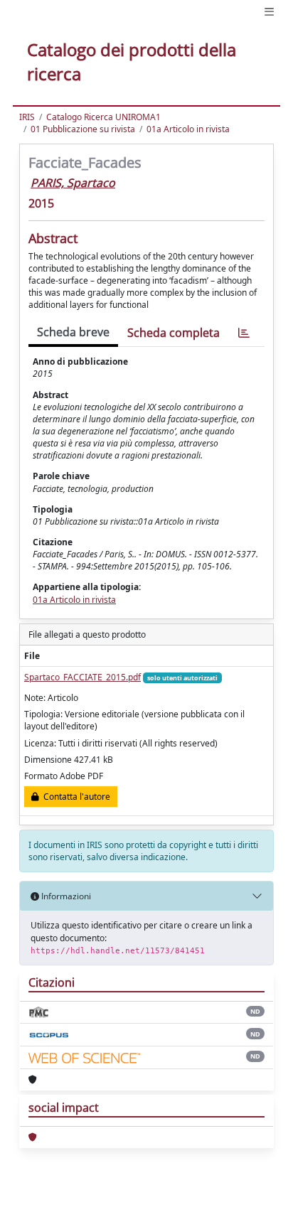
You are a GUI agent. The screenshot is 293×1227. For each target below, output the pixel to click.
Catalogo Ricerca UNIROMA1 (103, 117)
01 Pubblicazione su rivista (83, 129)
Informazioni (65, 896)
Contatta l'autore (74, 797)
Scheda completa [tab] (173, 333)
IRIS (27, 117)
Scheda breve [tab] (73, 332)
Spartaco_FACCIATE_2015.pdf (82, 677)
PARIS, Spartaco (73, 183)
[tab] (244, 333)
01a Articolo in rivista (188, 129)
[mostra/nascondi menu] (269, 11)
